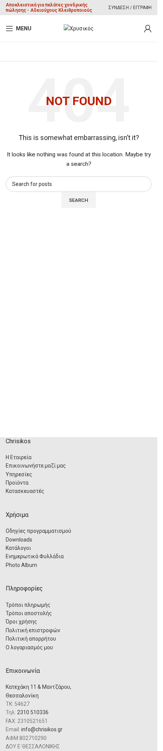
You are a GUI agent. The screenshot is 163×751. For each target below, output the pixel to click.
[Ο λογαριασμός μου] (147, 28)
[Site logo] (79, 28)
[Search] (136, 28)
